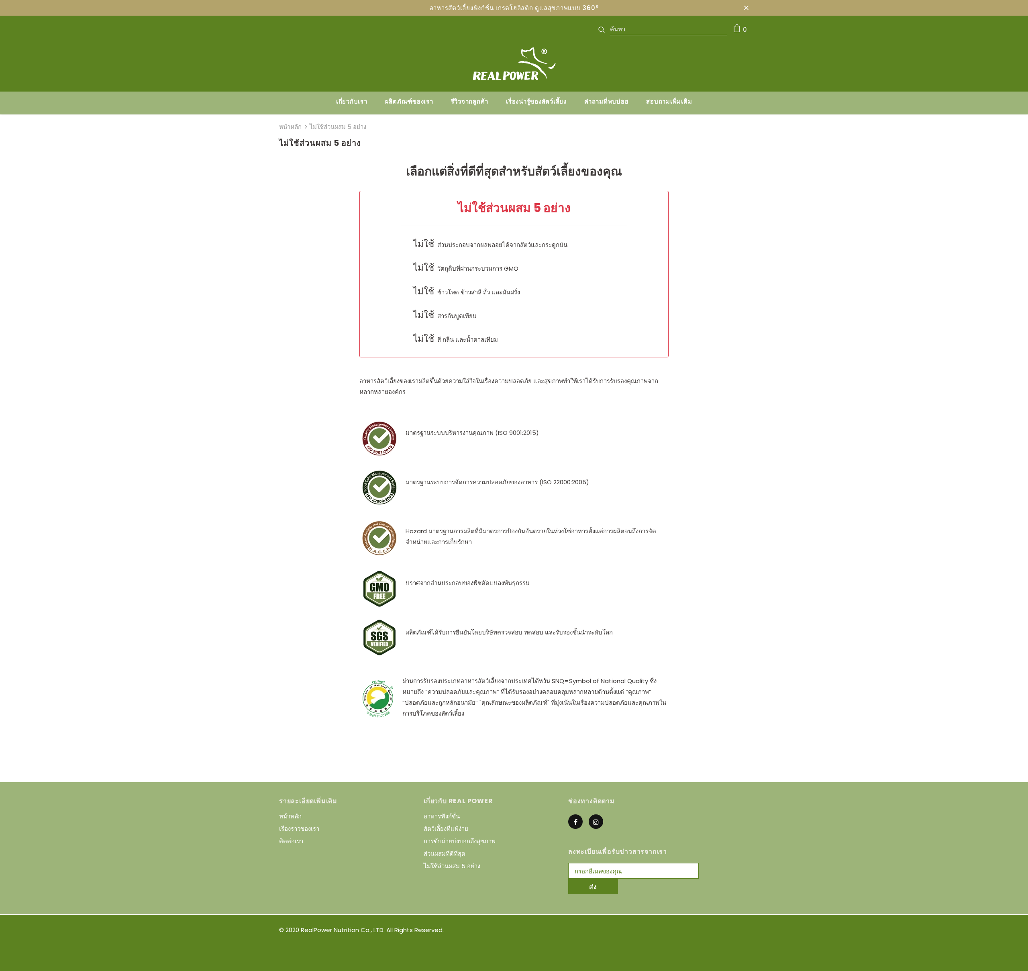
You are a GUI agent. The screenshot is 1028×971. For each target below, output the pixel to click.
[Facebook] (575, 821)
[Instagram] (596, 821)
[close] (746, 8)
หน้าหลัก (290, 126)
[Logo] (514, 63)
